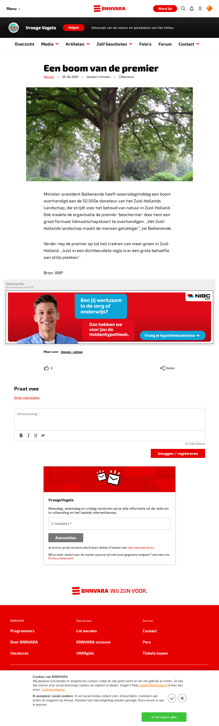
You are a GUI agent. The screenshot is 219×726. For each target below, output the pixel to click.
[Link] (43, 435)
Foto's (145, 43)
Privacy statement (60, 558)
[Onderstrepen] (35, 435)
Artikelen (75, 43)
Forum (165, 43)
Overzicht (24, 43)
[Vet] (21, 435)
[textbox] (109, 419)
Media (47, 43)
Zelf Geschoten (112, 43)
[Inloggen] (200, 8)
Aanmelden (65, 537)
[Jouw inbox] (191, 8)
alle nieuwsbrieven (141, 547)
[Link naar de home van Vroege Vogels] (14, 27)
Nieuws (49, 77)
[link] (72, 351)
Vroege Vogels (41, 27)
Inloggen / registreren (178, 453)
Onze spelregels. (27, 397)
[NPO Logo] (209, 8)
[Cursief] (28, 435)
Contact (186, 43)
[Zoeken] (183, 8)
